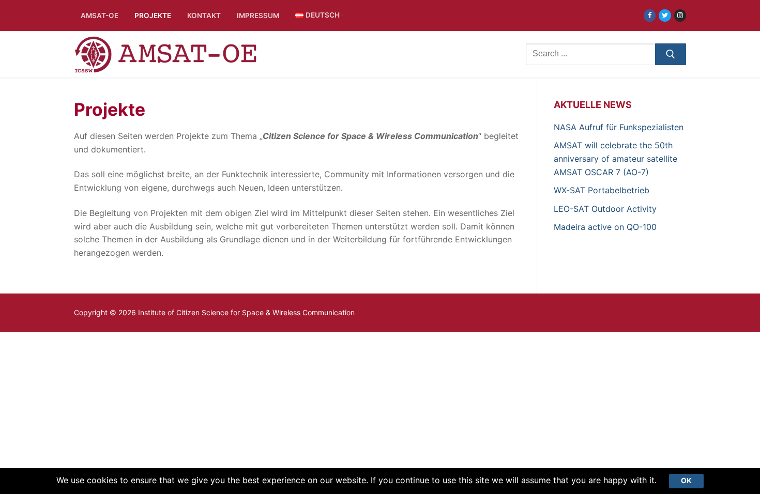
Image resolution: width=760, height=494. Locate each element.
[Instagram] (680, 15)
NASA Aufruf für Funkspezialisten (618, 127)
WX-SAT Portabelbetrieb (601, 190)
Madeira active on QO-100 (605, 227)
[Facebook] (650, 15)
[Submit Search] (670, 54)
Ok (686, 480)
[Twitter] (665, 15)
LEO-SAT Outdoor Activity (605, 209)
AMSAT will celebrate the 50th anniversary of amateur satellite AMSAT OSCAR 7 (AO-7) (615, 158)
